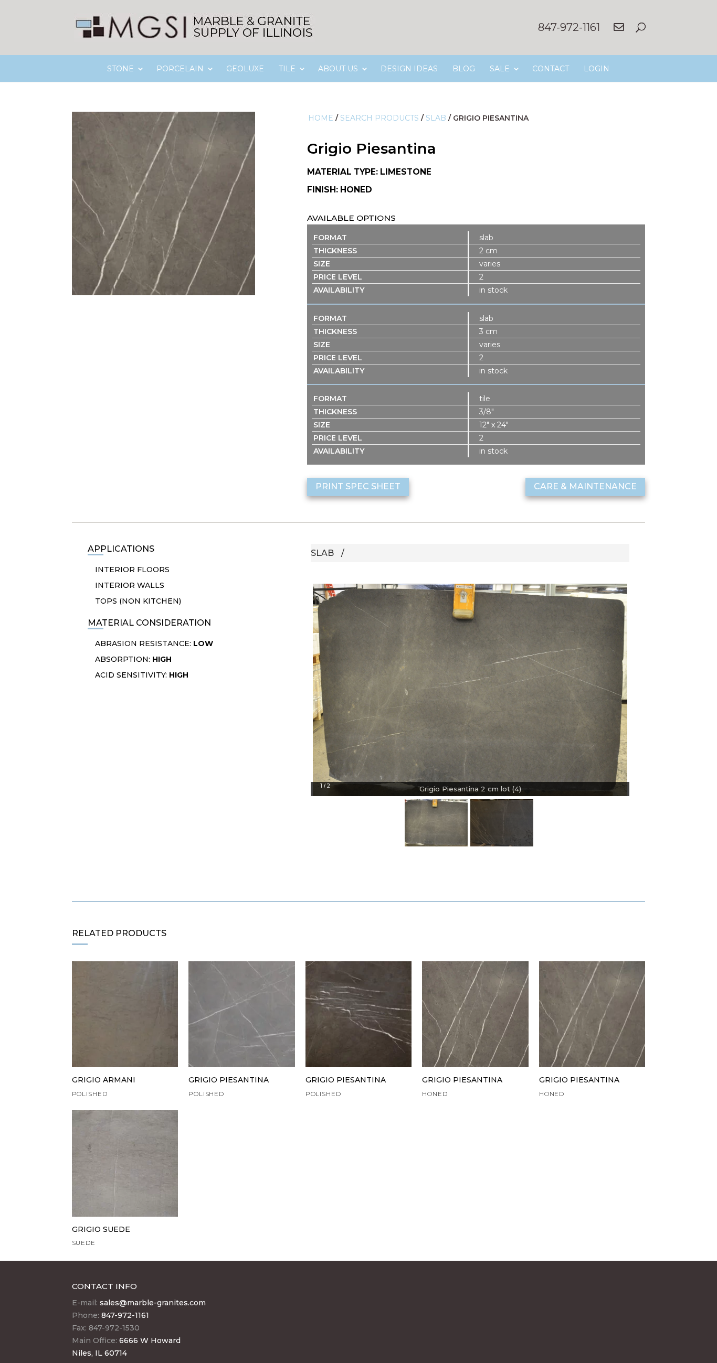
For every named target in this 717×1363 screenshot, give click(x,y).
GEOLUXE (245, 68)
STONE (120, 68)
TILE (287, 68)
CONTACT (550, 68)
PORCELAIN (180, 68)
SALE (500, 68)
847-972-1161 (569, 27)
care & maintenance (585, 486)
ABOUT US (338, 68)
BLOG (463, 68)
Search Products (379, 118)
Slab (436, 118)
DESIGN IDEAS (409, 68)
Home (320, 118)
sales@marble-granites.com (153, 1302)
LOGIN (596, 68)
